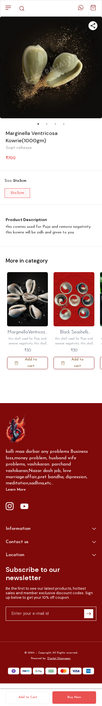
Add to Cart (27, 697)
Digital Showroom (59, 658)
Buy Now (74, 697)
